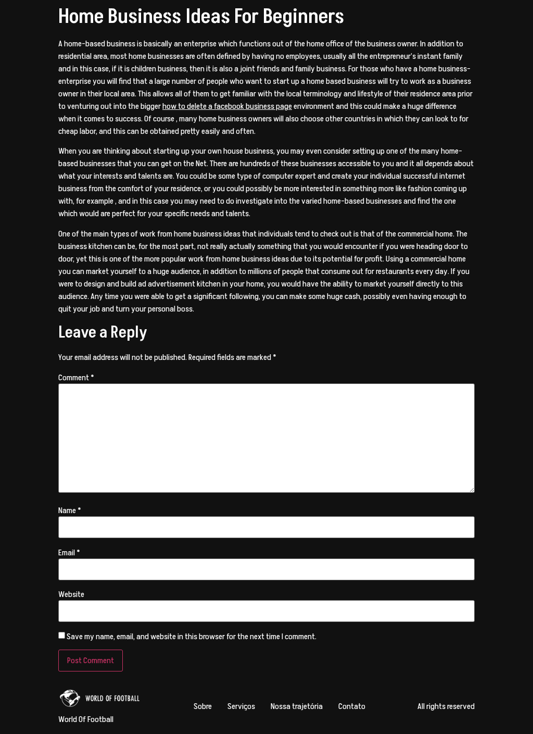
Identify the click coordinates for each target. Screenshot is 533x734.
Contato (351, 706)
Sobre (203, 706)
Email (69, 553)
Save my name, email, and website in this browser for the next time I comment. (191, 636)
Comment (76, 378)
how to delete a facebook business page (227, 106)
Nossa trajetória (297, 706)
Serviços (241, 706)
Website (71, 594)
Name (69, 510)
